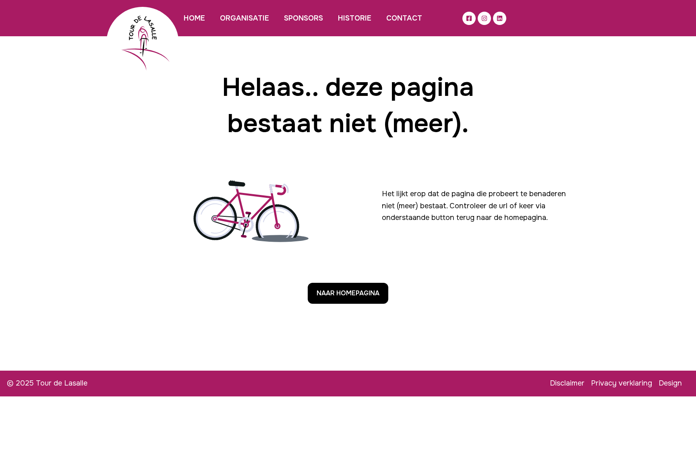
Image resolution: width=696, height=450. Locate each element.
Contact (404, 18)
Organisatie (244, 18)
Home (194, 18)
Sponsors (303, 18)
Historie (354, 18)
